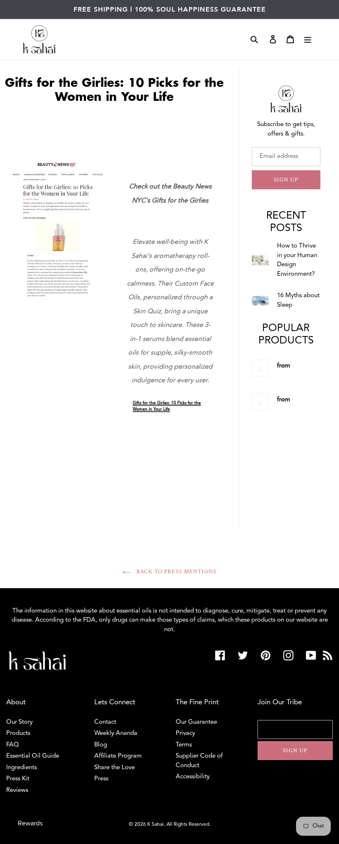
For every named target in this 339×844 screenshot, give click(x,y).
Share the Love (114, 768)
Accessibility (193, 777)
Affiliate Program (118, 756)
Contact (105, 722)
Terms (184, 745)
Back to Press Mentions (176, 571)
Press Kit (17, 779)
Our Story (19, 722)
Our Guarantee (196, 722)
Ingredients (21, 768)
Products (18, 733)
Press (101, 779)
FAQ (12, 745)
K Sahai (155, 824)
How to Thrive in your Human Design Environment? (297, 260)
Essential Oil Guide (32, 756)
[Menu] (307, 39)
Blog (100, 745)
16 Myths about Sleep (298, 300)
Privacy (185, 733)
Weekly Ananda (115, 733)
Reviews (17, 790)
